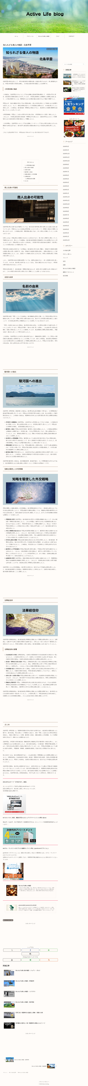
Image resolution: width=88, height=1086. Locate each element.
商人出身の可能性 (29, 167)
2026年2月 (66, 150)
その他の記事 (66, 250)
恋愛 (64, 265)
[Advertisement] (30, 146)
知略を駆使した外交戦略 (31, 174)
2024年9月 (66, 207)
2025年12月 (66, 153)
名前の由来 (27, 169)
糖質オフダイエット (68, 272)
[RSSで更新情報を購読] (49, 959)
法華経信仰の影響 (30, 178)
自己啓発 (65, 275)
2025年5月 (66, 179)
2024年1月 (66, 236)
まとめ (26, 180)
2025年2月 (66, 189)
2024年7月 (66, 215)
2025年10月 (66, 161)
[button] (30, 953)
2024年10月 (66, 204)
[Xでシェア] (12, 950)
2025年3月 (66, 186)
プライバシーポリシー (44, 1081)
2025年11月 (66, 157)
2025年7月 (66, 171)
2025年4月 (66, 182)
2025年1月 (66, 193)
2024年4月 (66, 225)
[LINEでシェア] (49, 950)
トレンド (65, 257)
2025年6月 (66, 175)
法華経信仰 (27, 176)
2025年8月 (66, 168)
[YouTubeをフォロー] (12, 959)
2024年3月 (66, 229)
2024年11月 (66, 200)
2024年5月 (66, 222)
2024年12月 (66, 197)
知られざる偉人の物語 (8, 920)
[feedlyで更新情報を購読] (30, 959)
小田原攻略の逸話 (30, 165)
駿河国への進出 (29, 172)
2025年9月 (66, 164)
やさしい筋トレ (67, 254)
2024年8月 (66, 211)
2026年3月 (66, 146)
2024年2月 (66, 233)
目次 (28, 162)
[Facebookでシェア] (30, 950)
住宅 (64, 261)
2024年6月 (66, 218)
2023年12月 (66, 240)
